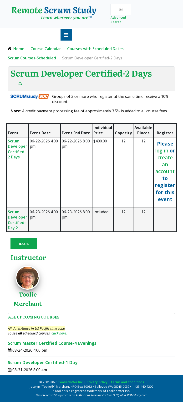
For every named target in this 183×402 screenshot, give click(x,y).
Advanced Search (118, 19)
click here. (59, 333)
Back (24, 243)
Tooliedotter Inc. (70, 382)
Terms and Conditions (127, 382)
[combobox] (121, 9)
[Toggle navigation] (66, 35)
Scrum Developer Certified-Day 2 (17, 219)
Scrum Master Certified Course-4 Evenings (52, 343)
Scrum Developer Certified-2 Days (17, 149)
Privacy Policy (96, 382)
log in (161, 150)
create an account (165, 164)
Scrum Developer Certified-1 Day (42, 362)
